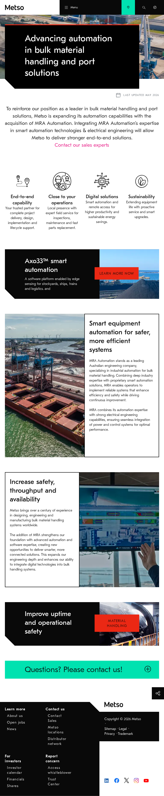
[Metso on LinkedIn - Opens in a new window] (106, 780)
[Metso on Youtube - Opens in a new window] (146, 780)
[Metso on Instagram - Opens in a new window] (136, 780)
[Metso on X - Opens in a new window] (126, 780)
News (11, 729)
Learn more (15, 709)
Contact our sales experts (82, 145)
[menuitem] (128, 7)
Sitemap (110, 729)
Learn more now (117, 274)
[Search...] (144, 7)
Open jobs (16, 722)
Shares (13, 786)
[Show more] (158, 693)
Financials (15, 779)
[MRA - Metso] (25, 7)
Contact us (55, 709)
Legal (123, 729)
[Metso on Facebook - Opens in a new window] (116, 780)
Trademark (125, 734)
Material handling (117, 623)
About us (15, 716)
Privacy (109, 734)
